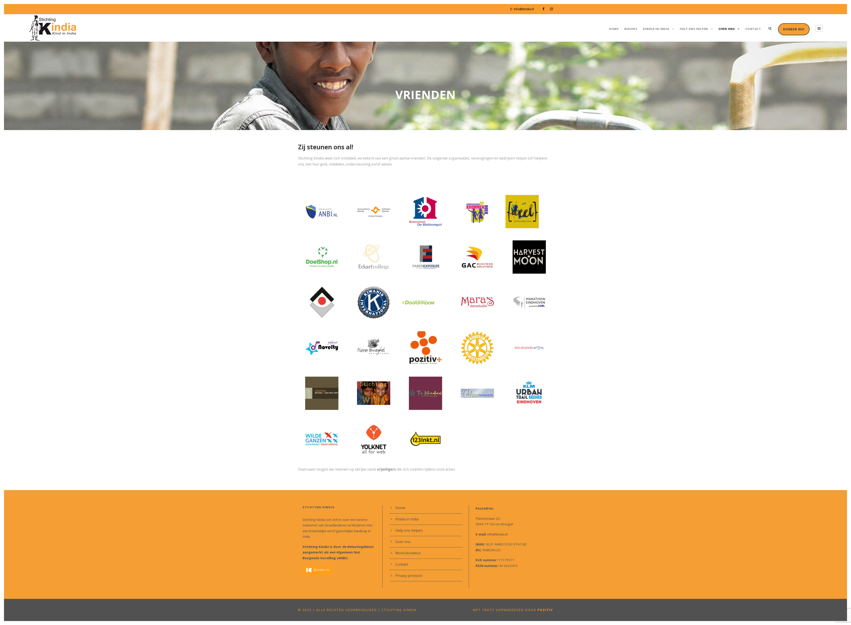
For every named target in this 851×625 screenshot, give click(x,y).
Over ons (726, 29)
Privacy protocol (408, 575)
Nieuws (630, 29)
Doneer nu (321, 569)
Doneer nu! (793, 29)
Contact (753, 29)
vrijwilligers (387, 469)
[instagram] (551, 9)
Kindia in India (656, 29)
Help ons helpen (694, 29)
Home (614, 29)
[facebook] (544, 9)
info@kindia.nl (524, 9)
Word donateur (408, 553)
